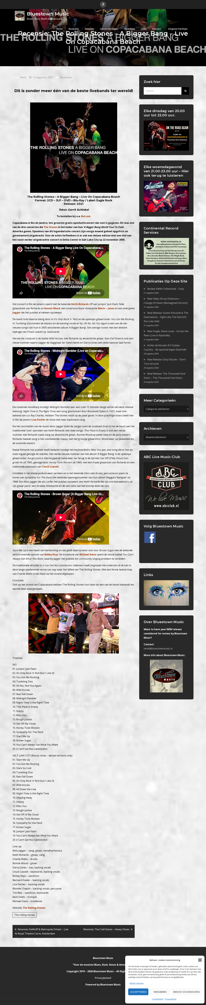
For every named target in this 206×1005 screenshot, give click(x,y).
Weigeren (160, 991)
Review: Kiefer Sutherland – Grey (165, 288)
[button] (199, 960)
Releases (89, 28)
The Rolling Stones (34, 907)
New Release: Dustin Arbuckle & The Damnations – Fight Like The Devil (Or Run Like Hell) (166, 317)
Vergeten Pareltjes (177, 28)
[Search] (185, 91)
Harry (23, 77)
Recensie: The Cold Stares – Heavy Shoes (106, 929)
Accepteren (138, 991)
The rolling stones (24, 915)
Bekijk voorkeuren (186, 991)
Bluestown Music (48, 14)
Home (59, 28)
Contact (156, 28)
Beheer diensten (137, 983)
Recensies (74, 28)
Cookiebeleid (157, 999)
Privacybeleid (170, 999)
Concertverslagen (109, 28)
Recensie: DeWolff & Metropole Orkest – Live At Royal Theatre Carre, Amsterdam (41, 931)
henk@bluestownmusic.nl (158, 648)
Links (143, 28)
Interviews (129, 28)
